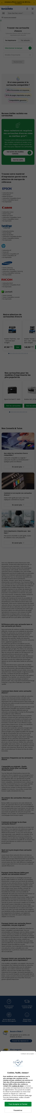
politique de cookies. (13, 1099)
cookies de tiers (17, 1086)
